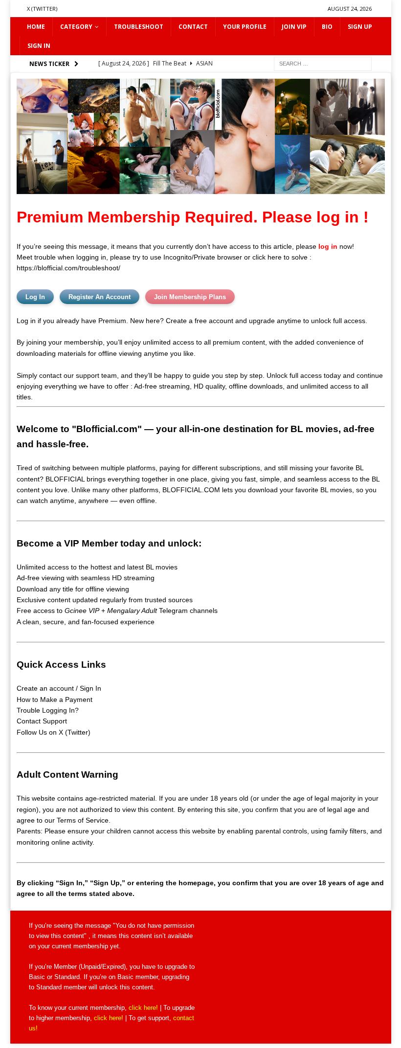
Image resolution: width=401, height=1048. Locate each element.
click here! (143, 1007)
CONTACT (193, 26)
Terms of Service (83, 820)
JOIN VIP (294, 26)
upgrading (175, 977)
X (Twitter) (42, 8)
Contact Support (42, 721)
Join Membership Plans (190, 297)
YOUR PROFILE (245, 26)
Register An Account (99, 297)
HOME (36, 26)
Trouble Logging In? (48, 710)
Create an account (45, 688)
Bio (327, 26)
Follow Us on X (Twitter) (53, 732)
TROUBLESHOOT (138, 26)
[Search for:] (323, 63)
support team (96, 375)
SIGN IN (38, 46)
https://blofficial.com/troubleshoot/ (68, 268)
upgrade (176, 966)
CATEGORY (76, 26)
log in (327, 246)
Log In (35, 297)
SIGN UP (360, 26)
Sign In (90, 688)
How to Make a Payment (54, 699)
